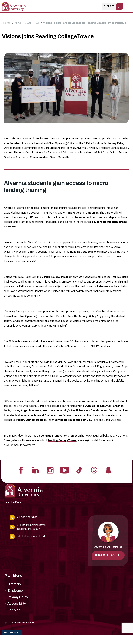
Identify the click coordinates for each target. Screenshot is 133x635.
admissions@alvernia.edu (31, 536)
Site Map (13, 610)
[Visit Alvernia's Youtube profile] (64, 470)
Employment (16, 590)
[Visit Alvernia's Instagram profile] (50, 470)
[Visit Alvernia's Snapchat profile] (108, 470)
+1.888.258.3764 (27, 517)
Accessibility (16, 603)
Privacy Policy (17, 597)
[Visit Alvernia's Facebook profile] (20, 470)
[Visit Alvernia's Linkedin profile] (35, 470)
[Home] (14, 6)
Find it (110, 6)
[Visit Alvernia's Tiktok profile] (79, 470)
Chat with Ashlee (108, 555)
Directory (14, 584)
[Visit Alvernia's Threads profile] (93, 470)
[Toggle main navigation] (119, 6)
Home (6, 22)
